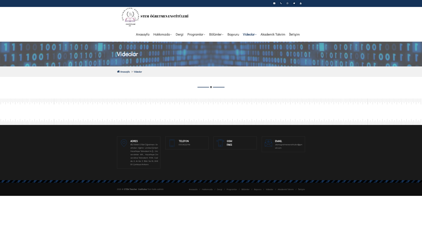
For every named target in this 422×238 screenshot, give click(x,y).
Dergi (179, 34)
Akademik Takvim (273, 34)
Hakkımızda (161, 34)
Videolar (249, 34)
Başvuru (233, 34)
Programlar (195, 34)
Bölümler (215, 34)
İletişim (294, 34)
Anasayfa (142, 34)
